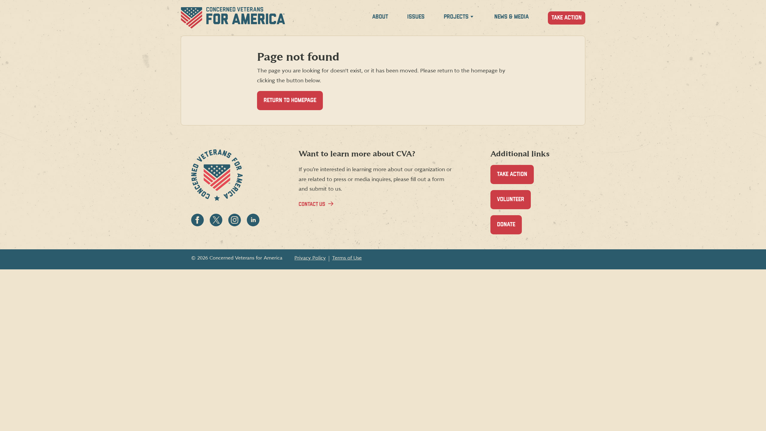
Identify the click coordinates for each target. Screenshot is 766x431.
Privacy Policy (310, 258)
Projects (456, 16)
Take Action (566, 17)
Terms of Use (347, 258)
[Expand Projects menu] (472, 18)
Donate (509, 228)
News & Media (511, 16)
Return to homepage (290, 100)
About (380, 16)
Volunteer (514, 203)
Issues (416, 16)
